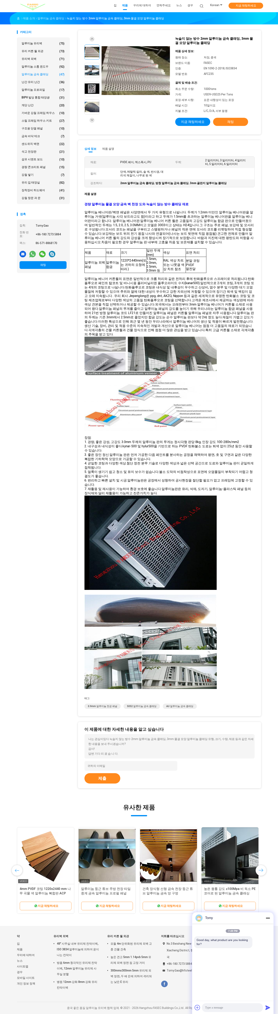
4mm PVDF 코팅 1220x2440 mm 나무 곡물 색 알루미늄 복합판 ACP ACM (45, 893)
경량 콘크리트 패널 (43, 167)
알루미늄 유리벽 (43, 43)
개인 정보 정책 (26, 983)
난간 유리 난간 (43, 82)
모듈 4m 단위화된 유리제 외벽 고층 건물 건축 (131, 946)
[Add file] (197, 1007)
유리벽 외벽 (43, 59)
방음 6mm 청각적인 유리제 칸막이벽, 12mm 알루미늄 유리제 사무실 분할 (77, 968)
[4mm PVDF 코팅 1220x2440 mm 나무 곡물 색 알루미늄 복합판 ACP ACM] (45, 855)
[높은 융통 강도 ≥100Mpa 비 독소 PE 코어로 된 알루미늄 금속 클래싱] (229, 855)
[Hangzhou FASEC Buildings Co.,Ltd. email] (23, 254)
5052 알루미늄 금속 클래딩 (142, 706)
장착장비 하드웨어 (43, 190)
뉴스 (20, 960)
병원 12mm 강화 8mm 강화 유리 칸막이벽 (77, 984)
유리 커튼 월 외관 (43, 51)
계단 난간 (43, 105)
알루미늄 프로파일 (43, 90)
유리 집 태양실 (43, 182)
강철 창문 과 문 (43, 198)
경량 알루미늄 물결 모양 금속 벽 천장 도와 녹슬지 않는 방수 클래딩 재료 (136, 204)
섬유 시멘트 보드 (43, 159)
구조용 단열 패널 (43, 128)
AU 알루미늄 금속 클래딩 (179, 706)
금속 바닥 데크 (43, 136)
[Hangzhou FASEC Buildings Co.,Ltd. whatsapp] (32, 254)
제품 (20, 949)
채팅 (43, 264)
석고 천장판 (43, 151)
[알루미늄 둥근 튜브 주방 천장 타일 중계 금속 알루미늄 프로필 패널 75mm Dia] (107, 855)
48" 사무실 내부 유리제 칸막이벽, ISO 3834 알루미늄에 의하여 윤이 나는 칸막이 (78, 949)
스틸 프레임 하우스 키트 (43, 120)
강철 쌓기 (43, 175)
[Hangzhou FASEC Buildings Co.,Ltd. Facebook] (164, 984)
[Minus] (267, 918)
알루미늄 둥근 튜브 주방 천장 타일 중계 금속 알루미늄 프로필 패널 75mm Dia (106, 893)
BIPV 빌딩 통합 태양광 (43, 97)
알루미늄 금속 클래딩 (43, 74)
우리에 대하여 (26, 955)
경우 (20, 972)
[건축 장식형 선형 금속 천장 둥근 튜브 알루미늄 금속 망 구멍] (168, 855)
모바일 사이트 (26, 977)
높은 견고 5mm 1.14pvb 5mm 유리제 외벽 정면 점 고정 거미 (131, 959)
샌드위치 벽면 (43, 144)
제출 (102, 778)
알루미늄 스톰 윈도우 (43, 66)
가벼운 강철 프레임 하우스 (43, 113)
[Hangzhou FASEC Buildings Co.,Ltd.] (33, 6)
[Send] (268, 1007)
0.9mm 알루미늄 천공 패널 (102, 706)
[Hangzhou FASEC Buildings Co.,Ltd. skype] (52, 254)
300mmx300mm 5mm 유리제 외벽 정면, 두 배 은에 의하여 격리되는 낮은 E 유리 (131, 976)
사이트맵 (22, 966)
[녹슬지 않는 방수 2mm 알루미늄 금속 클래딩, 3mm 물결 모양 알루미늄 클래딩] (136, 71)
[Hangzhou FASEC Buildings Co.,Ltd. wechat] (42, 254)
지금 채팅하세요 (246, 5)
